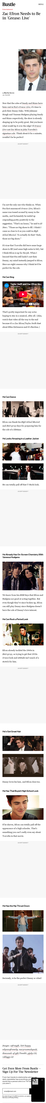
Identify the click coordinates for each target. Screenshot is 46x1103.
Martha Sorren (9, 93)
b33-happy (25, 1045)
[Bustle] (8, 4)
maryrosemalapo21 (28, 1049)
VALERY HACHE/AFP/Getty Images (45, 70)
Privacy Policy (14, 1097)
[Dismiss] (42, 1079)
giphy (30, 1053)
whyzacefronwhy (10, 1049)
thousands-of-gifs (10, 1053)
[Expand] (34, 1079)
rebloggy (6, 1056)
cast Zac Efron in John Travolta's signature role (21, 129)
